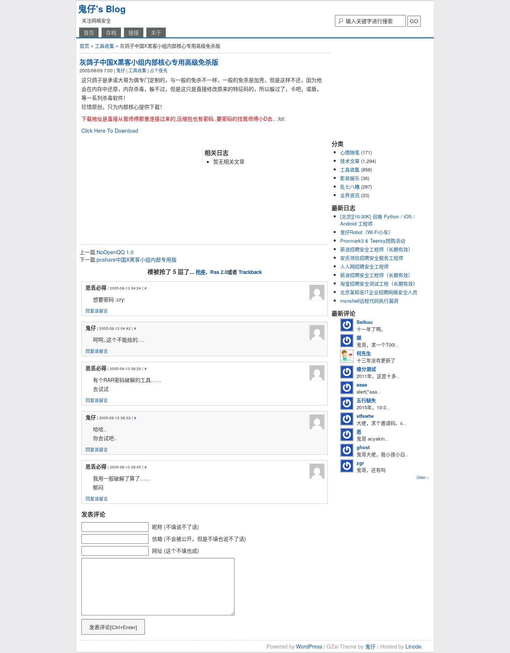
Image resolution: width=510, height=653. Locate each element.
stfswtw (365, 415)
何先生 (364, 353)
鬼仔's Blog (102, 8)
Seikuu (365, 321)
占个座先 (159, 70)
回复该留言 (96, 310)
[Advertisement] (167, 140)
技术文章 (350, 160)
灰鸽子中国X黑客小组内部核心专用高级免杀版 (149, 62)
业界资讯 (350, 195)
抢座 (200, 271)
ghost (363, 447)
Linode (413, 646)
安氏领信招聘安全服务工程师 (371, 257)
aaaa (362, 384)
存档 (111, 32)
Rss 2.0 (218, 271)
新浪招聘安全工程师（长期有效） (376, 249)
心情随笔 (350, 152)
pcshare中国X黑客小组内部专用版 (137, 259)
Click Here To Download (109, 130)
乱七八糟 (350, 186)
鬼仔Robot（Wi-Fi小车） (366, 232)
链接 (133, 32)
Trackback (250, 271)
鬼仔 (120, 70)
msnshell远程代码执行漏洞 (369, 300)
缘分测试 (366, 368)
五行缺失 (366, 400)
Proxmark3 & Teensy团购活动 (372, 240)
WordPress (309, 646)
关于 (156, 32)
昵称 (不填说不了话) (175, 526)
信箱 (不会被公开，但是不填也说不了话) (199, 538)
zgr (360, 462)
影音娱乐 (350, 178)
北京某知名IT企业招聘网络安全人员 (378, 292)
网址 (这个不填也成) (175, 550)
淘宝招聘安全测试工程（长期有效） (379, 283)
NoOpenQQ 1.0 (115, 252)
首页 (89, 32)
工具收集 (104, 45)
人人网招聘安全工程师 (364, 266)
